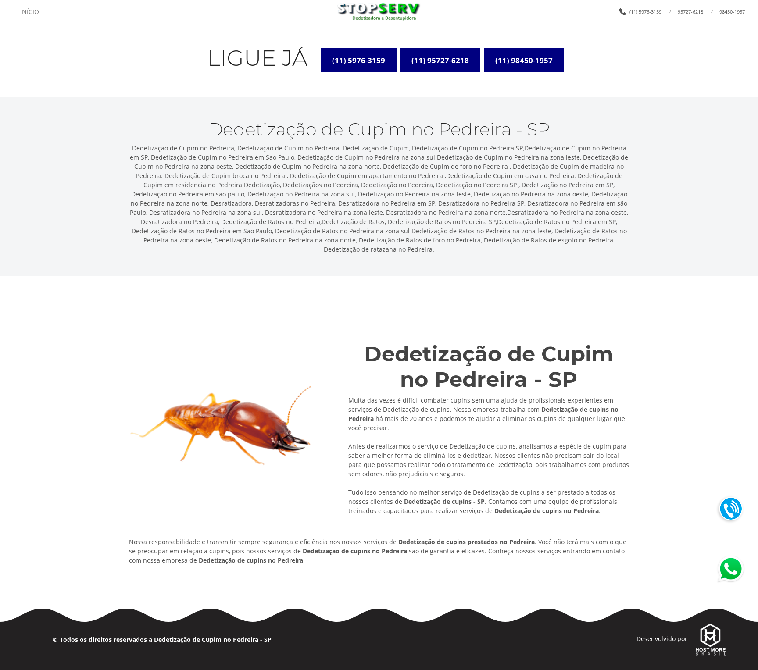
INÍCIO (29, 11)
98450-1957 (732, 11)
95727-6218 (690, 11)
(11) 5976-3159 (645, 11)
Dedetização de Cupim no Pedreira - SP (213, 639)
